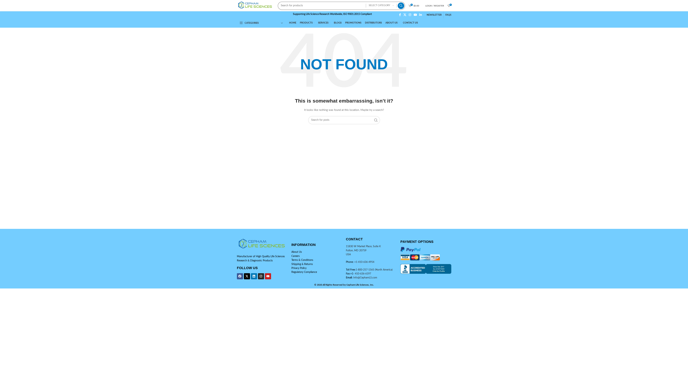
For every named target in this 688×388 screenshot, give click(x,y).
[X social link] (404, 15)
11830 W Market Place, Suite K (363, 246)
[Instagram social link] (410, 15)
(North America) (384, 270)
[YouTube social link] (415, 15)
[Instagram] (261, 276)
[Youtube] (268, 276)
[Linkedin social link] (420, 15)
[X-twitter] (247, 276)
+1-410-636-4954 (364, 262)
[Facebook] (240, 276)
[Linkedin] (254, 276)
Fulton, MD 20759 (356, 250)
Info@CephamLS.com (365, 277)
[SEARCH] (401, 6)
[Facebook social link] (400, 15)
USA (348, 254)
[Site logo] (255, 5)
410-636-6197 (362, 273)
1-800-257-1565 (365, 270)
